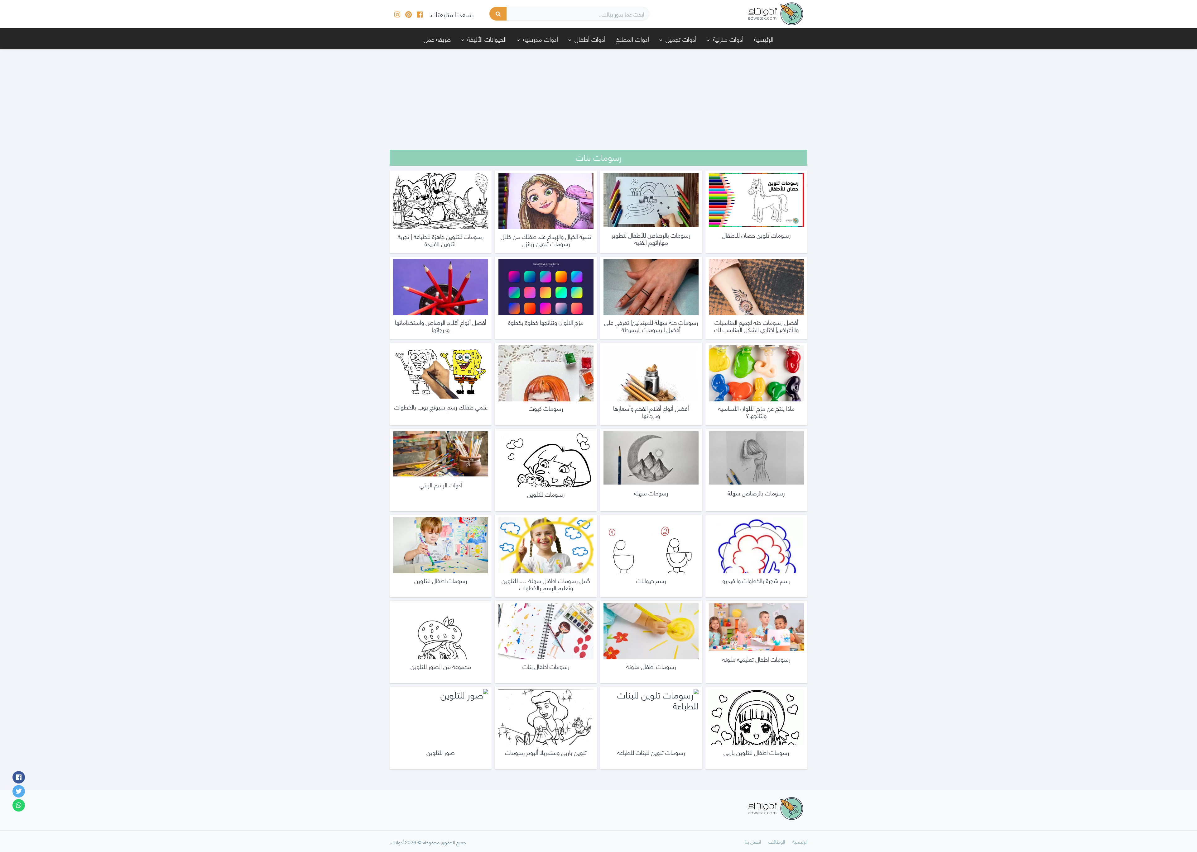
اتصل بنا (753, 841)
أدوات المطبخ (632, 39)
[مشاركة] (18, 777)
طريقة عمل (437, 39)
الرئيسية (763, 39)
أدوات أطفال (589, 39)
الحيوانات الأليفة (487, 39)
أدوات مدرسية (540, 39)
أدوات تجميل (681, 39)
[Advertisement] (598, 95)
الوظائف (776, 841)
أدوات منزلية (728, 39)
